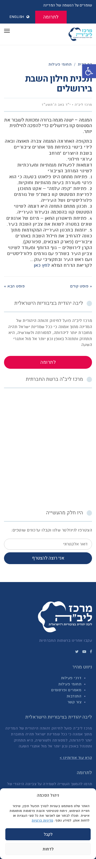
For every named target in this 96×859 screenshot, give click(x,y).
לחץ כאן (42, 265)
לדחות (48, 849)
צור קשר (74, 702)
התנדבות (74, 696)
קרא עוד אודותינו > (76, 757)
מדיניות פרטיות (42, 820)
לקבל (48, 834)
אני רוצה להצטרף (48, 558)
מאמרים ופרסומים (66, 690)
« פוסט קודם (81, 286)
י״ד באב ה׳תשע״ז (56, 105)
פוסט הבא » (14, 286)
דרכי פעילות (71, 678)
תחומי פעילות (69, 684)
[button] (89, 71)
